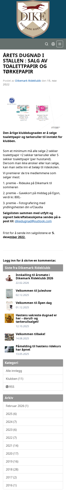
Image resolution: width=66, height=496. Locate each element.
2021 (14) (12, 446)
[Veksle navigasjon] (59, 44)
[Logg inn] (53, 44)
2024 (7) (11, 422)
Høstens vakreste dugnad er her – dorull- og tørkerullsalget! (36, 318)
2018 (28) (12, 469)
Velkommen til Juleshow (33, 291)
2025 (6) (11, 414)
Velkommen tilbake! (30, 334)
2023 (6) (11, 430)
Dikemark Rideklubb (28, 80)
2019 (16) (12, 461)
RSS (11, 387)
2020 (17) (12, 453)
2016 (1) (11, 485)
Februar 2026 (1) (17, 406)
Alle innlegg (14, 371)
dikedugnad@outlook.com (33, 221)
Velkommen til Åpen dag (34, 303)
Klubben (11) (14, 379)
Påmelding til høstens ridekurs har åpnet (38, 348)
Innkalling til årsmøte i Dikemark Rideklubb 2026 (34, 276)
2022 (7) (11, 438)
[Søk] (46, 44)
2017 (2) (11, 477)
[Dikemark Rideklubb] (33, 19)
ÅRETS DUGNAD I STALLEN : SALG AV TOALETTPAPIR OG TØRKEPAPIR (25, 63)
